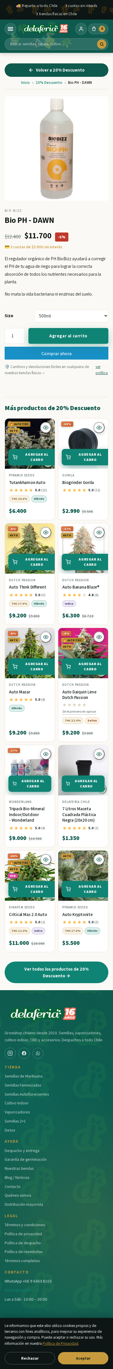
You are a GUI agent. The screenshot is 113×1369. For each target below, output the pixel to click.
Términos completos (22, 1260)
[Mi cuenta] (81, 29)
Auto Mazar (19, 692)
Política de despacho (23, 1242)
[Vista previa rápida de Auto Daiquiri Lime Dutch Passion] (99, 637)
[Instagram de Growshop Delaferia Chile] (10, 1053)
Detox (10, 1130)
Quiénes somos (18, 1195)
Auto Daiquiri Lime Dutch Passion (79, 694)
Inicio (25, 82)
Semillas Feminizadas (23, 1085)
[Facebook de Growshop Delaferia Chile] (24, 1053)
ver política (102, 369)
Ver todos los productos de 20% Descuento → (56, 972)
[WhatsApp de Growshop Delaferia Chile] (37, 1053)
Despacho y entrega (22, 1150)
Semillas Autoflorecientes (27, 1094)
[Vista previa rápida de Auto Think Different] (45, 532)
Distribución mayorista (24, 1204)
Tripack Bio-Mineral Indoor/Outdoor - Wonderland (27, 814)
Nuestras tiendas (19, 1168)
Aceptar (83, 1358)
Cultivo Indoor (17, 1103)
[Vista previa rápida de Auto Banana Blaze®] (99, 532)
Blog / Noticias (17, 1177)
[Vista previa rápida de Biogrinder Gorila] (99, 427)
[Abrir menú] (10, 29)
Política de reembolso (24, 1251)
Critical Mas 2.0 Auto (28, 914)
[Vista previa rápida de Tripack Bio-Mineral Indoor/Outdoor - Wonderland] (45, 754)
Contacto (13, 1186)
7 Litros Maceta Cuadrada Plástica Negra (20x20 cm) (79, 814)
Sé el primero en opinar (79, 711)
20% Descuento (49, 82)
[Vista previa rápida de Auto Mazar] (45, 637)
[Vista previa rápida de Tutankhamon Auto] (45, 427)
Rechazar (30, 1358)
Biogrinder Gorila (78, 482)
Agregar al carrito (68, 336)
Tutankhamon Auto (27, 482)
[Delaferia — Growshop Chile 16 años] (46, 28)
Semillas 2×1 (15, 1121)
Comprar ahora (56, 353)
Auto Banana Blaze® (80, 587)
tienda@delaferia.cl (22, 1290)
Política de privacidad (23, 1233)
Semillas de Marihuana (24, 1076)
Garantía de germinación (26, 1159)
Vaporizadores (17, 1112)
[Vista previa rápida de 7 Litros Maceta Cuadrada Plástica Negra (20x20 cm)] (99, 754)
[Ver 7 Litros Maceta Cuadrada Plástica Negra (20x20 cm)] (83, 770)
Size (9, 315)
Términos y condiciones (25, 1224)
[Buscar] (101, 44)
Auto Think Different (27, 587)
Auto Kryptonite (77, 914)
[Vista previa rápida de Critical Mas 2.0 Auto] (45, 859)
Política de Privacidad (60, 1343)
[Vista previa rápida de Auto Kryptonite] (99, 859)
